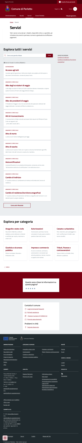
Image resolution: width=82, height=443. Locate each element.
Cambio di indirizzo (63, 57)
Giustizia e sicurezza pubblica (30, 357)
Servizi (29, 16)
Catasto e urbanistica (28, 354)
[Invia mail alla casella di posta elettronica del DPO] (13, 414)
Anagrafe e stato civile (12, 82)
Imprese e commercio (47, 349)
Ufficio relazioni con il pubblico (11, 400)
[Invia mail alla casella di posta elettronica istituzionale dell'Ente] (11, 388)
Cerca (49, 55)
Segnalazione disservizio (48, 385)
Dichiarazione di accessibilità (49, 379)
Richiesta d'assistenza (48, 389)
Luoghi (63, 363)
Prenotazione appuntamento (49, 387)
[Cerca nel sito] (74, 9)
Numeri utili (7, 405)
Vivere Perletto (39, 16)
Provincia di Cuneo (27, 377)
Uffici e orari (7, 402)
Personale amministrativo (10, 360)
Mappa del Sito (47, 436)
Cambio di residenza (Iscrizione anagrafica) (67, 61)
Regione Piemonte (9, 2)
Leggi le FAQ (45, 383)
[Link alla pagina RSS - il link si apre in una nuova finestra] (62, 9)
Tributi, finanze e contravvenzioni (50, 353)
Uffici (5, 365)
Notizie (63, 349)
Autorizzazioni (10, 66)
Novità (22, 16)
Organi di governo (8, 357)
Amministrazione (10, 16)
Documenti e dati (8, 352)
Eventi (63, 365)
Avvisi (62, 352)
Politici (5, 362)
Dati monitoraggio (8, 436)
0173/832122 (12, 382)
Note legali (45, 377)
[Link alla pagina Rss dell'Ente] (62, 374)
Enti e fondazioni (8, 354)
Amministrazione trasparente (49, 381)
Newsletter (64, 376)
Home (11, 22)
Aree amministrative (9, 349)
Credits (33, 436)
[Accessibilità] (5, 438)
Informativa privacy (47, 374)
